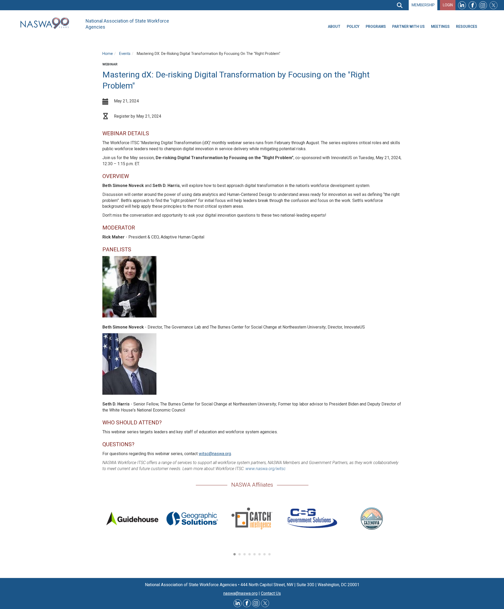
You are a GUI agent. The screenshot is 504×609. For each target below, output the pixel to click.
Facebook (472, 5)
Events (124, 53)
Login (448, 5)
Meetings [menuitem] (440, 26)
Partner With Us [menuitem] (408, 26)
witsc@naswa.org (215, 453)
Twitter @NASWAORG (265, 603)
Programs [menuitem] (376, 26)
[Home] (46, 23)
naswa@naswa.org (240, 593)
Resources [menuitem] (466, 26)
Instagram (483, 5)
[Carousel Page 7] (264, 554)
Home (107, 53)
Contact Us (271, 593)
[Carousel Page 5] (254, 554)
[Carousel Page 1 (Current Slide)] (234, 554)
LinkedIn (462, 5)
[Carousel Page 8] (269, 554)
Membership (423, 5)
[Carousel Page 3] (244, 554)
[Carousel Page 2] (239, 554)
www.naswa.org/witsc (265, 468)
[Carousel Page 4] (249, 554)
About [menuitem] (334, 26)
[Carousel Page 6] (259, 554)
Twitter (493, 5)
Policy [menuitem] (353, 26)
